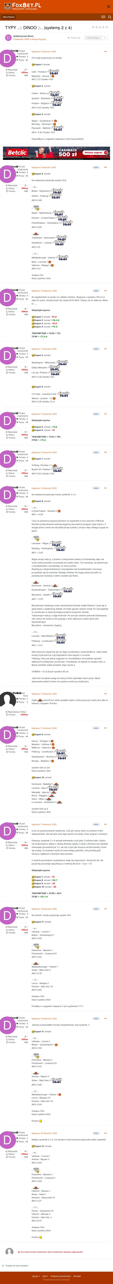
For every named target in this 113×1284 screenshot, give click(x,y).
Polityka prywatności (61, 1276)
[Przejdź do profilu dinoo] (8, 37)
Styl (45, 1276)
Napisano (44, 51)
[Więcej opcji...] (105, 51)
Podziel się (74, 38)
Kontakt (77, 1276)
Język (35, 1276)
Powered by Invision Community (56, 1280)
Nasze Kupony (39, 39)
